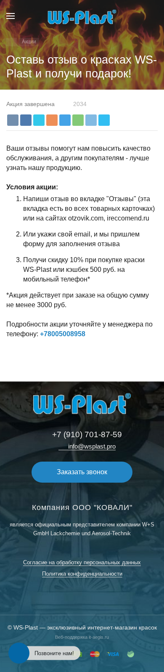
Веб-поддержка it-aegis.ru (82, 637)
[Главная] (11, 42)
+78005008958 (62, 333)
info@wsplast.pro (92, 446)
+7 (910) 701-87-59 (87, 434)
